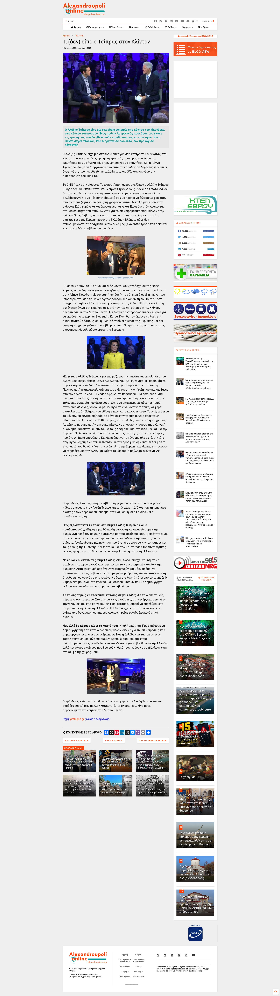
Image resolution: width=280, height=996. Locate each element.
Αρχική (77, 27)
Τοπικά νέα (116, 27)
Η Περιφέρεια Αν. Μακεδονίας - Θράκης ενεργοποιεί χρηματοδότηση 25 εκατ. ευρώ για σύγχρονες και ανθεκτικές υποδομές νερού (200, 457)
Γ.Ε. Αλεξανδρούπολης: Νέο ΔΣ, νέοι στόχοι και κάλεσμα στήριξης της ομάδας (116, 763)
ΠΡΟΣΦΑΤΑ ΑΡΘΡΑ (188, 350)
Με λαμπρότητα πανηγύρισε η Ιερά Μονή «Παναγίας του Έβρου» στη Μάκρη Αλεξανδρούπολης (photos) (79, 761)
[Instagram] (166, 21)
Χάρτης (138, 967)
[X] (161, 21)
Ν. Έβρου (204, 27)
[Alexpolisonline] (188, 21)
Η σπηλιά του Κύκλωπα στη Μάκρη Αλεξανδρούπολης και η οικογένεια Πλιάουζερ (114, 788)
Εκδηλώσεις (153, 27)
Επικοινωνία (138, 976)
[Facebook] (155, 21)
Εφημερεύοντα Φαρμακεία (124, 961)
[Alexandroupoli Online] (84, 15)
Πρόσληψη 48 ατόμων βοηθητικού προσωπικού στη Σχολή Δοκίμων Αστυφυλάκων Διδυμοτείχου (195, 904)
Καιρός (138, 955)
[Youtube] (182, 21)
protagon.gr (77, 719)
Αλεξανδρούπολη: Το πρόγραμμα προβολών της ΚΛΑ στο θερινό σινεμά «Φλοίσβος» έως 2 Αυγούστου (195, 634)
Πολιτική (79, 36)
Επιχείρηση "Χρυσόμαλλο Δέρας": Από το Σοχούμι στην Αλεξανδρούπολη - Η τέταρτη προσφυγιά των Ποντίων (78, 786)
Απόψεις (135, 27)
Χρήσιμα (187, 27)
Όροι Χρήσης (124, 976)
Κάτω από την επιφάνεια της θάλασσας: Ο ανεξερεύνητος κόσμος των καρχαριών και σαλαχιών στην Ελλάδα (151, 761)
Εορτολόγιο (125, 967)
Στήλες (171, 27)
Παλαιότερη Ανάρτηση (153, 741)
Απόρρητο (138, 971)
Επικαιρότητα (95, 27)
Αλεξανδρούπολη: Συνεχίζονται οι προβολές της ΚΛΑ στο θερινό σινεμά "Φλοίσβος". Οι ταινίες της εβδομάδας (200, 363)
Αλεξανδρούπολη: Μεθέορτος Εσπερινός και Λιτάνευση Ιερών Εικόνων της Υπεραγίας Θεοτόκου (195, 803)
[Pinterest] (176, 21)
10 (181, 890)
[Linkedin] (171, 21)
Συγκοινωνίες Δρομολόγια (138, 961)
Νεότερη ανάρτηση (76, 741)
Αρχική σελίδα (114, 741)
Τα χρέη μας (187, 777)
